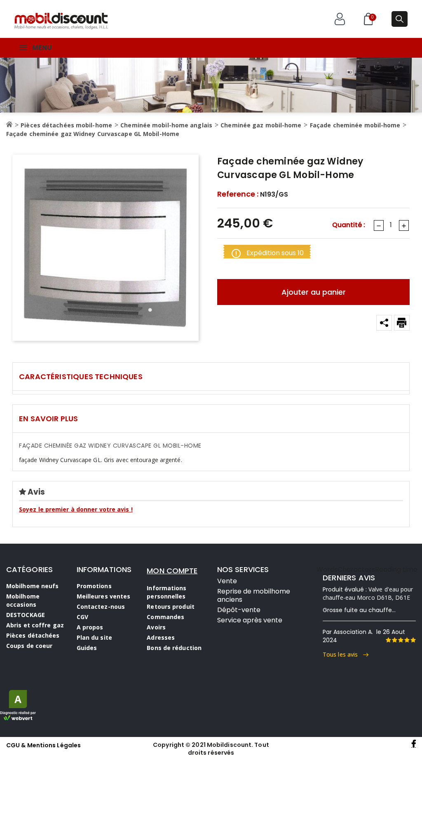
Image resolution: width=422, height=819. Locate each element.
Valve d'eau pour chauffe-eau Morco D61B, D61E (368, 593)
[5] (413, 640)
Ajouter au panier (313, 292)
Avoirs (156, 627)
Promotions (94, 586)
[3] (400, 640)
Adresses (161, 637)
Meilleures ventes (104, 596)
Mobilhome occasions (23, 600)
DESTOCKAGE (25, 615)
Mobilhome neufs (32, 586)
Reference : (237, 194)
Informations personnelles (166, 592)
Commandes (165, 617)
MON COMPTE (172, 571)
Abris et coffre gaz (35, 625)
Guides (87, 648)
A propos (90, 627)
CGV (82, 617)
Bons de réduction (174, 648)
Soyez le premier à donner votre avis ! (76, 509)
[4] (407, 640)
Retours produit (171, 606)
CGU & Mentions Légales (43, 745)
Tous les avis (343, 654)
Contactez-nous (101, 606)
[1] (388, 640)
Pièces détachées (33, 635)
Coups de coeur (29, 646)
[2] (394, 640)
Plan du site (94, 637)
